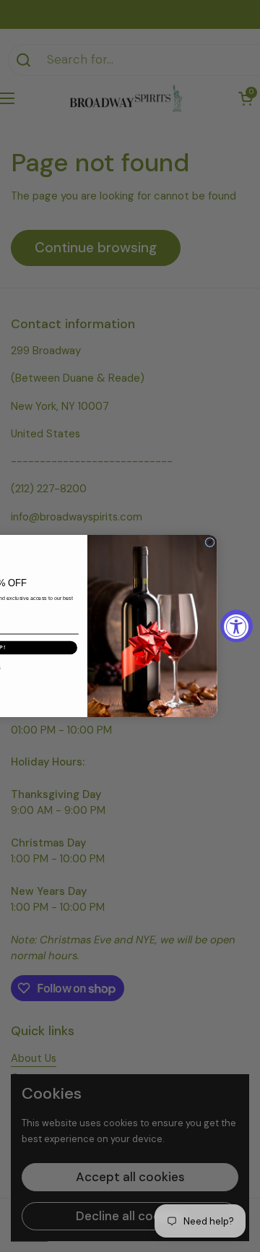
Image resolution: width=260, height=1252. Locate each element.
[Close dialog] (210, 542)
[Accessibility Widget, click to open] (236, 626)
